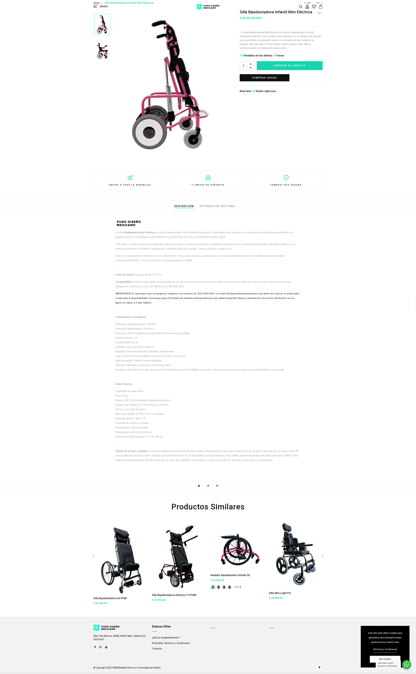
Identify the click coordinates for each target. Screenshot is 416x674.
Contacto (157, 648)
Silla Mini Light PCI (280, 593)
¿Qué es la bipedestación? (166, 637)
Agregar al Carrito (290, 65)
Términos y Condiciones (385, 649)
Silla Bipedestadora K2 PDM (110, 598)
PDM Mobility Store (123, 667)
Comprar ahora (264, 77)
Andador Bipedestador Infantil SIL (230, 575)
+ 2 (239, 587)
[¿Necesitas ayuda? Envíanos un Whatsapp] (406, 664)
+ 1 (235, 587)
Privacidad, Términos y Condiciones (171, 643)
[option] (102, 24)
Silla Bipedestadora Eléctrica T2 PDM (174, 595)
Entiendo (385, 659)
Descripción (184, 206)
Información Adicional (218, 206)
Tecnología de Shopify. (149, 667)
